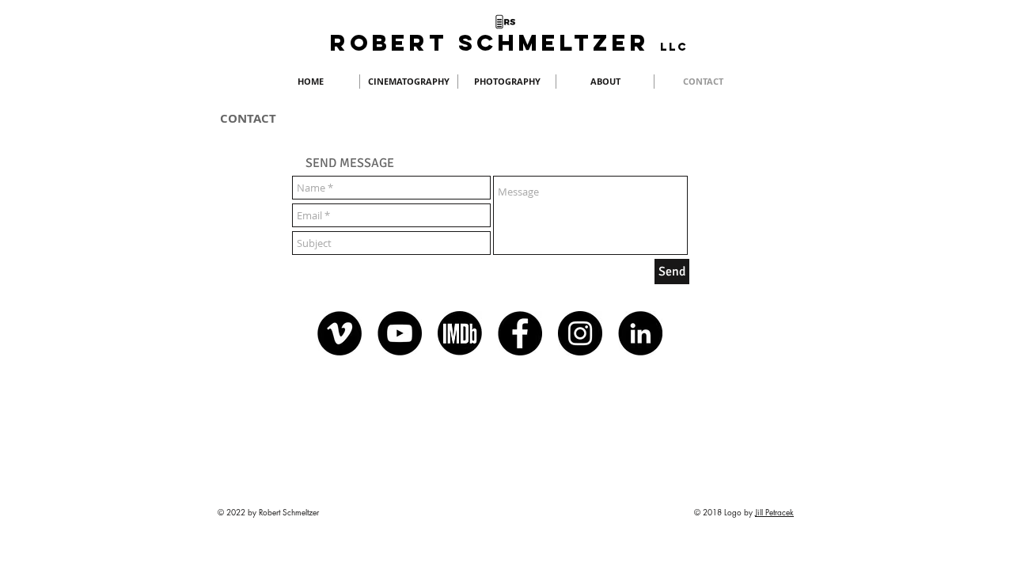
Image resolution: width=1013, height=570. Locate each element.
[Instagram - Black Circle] (580, 333)
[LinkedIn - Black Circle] (640, 333)
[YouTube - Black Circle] (400, 333)
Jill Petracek (774, 512)
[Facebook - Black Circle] (520, 333)
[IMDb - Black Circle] (460, 333)
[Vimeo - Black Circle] (339, 333)
